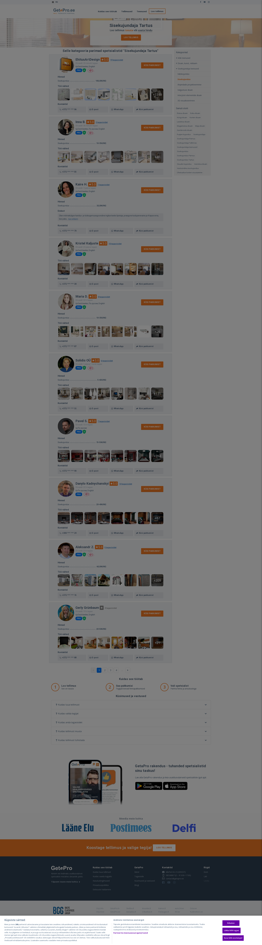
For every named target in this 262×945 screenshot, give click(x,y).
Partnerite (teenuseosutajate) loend (130, 933)
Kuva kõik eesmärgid (233, 938)
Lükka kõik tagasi (231, 930)
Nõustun (231, 923)
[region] (131, 930)
